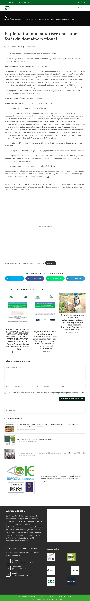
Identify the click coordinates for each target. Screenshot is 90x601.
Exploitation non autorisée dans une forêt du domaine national (53, 19)
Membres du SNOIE (64, 596)
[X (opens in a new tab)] (78, 2)
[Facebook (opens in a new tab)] (81, 2)
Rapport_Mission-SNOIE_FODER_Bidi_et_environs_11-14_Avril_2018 (24, 263)
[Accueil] (5, 19)
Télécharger (50, 263)
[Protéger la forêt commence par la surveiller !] (9, 440)
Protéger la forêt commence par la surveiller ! (35, 439)
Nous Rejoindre (41, 596)
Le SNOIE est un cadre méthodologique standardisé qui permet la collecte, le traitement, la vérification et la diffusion (61, 478)
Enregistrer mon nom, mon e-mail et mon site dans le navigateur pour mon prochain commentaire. (46, 393)
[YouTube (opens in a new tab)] (84, 2)
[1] (48, 177)
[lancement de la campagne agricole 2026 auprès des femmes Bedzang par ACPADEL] (9, 454)
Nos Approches (25, 596)
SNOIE (52, 596)
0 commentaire (30, 429)
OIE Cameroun (13, 47)
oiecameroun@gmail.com (22, 575)
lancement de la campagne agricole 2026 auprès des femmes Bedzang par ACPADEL (51, 453)
